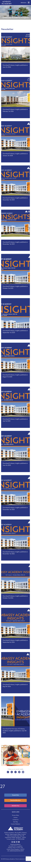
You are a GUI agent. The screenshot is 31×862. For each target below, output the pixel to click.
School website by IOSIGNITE (22, 859)
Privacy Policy (15, 815)
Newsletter (18, 15)
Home (11, 15)
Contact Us (15, 819)
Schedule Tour (15, 805)
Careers (15, 817)
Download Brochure (15, 800)
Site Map (15, 821)
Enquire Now (15, 795)
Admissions (23, 2)
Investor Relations (15, 824)
